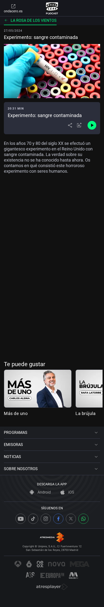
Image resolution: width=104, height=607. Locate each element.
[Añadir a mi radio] (79, 125)
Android (44, 492)
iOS (70, 492)
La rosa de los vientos (34, 20)
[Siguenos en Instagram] (46, 519)
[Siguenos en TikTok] (33, 519)
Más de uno (16, 413)
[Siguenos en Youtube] (20, 519)
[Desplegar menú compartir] (70, 125)
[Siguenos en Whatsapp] (83, 519)
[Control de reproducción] (92, 125)
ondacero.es (13, 11)
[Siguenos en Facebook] (58, 519)
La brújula (85, 413)
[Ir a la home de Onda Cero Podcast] (52, 8)
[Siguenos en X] (71, 519)
